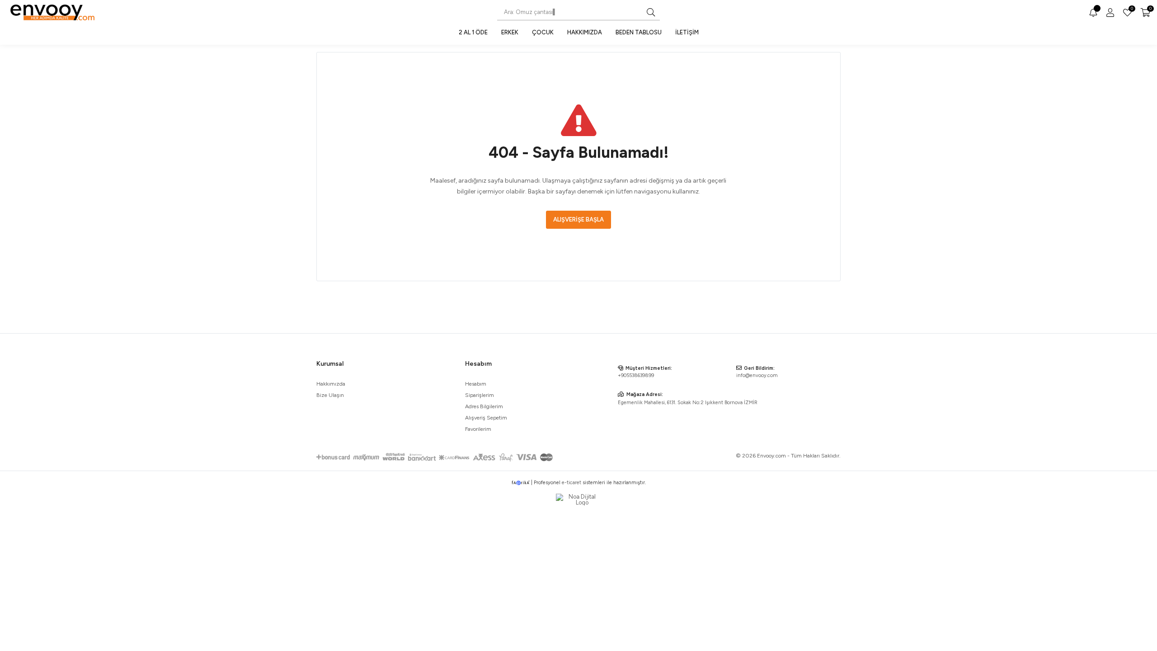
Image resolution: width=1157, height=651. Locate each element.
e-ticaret (571, 483)
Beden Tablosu (639, 32)
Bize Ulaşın (330, 395)
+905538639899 (636, 375)
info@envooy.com (757, 375)
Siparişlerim (479, 395)
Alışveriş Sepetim (486, 418)
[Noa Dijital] (578, 499)
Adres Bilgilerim (484, 406)
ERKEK (509, 32)
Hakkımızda (584, 32)
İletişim (687, 32)
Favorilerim (1131, 9)
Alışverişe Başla (578, 219)
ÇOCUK (543, 32)
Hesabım (475, 384)
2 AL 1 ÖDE (473, 32)
